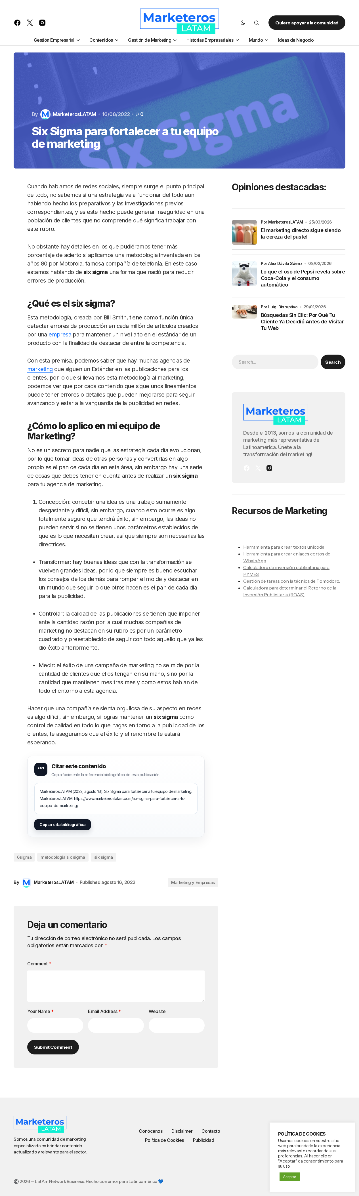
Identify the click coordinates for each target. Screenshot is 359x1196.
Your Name (40, 1011)
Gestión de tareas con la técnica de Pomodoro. (291, 581)
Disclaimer (181, 1131)
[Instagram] (269, 468)
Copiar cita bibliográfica (62, 824)
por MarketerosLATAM (282, 222)
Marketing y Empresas (193, 882)
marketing (40, 369)
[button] (243, 22)
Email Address (104, 1011)
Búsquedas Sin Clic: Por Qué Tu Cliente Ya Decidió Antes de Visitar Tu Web (302, 321)
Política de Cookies (164, 1140)
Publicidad (203, 1140)
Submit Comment (53, 1047)
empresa (60, 334)
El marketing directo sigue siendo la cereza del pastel (301, 233)
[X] (258, 468)
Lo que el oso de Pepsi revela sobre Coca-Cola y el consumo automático (303, 278)
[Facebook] (246, 468)
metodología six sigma (63, 857)
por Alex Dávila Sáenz (281, 263)
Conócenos (150, 1131)
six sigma (103, 857)
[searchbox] (275, 362)
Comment (39, 964)
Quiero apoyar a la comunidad (307, 23)
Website (157, 1011)
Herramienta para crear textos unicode (283, 547)
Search (333, 362)
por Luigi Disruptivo (279, 306)
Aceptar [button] (289, 1176)
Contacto (210, 1131)
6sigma (24, 857)
